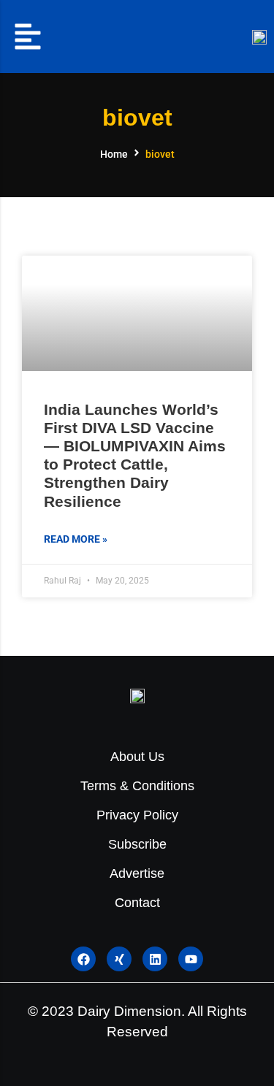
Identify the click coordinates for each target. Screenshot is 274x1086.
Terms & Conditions (137, 786)
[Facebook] (83, 959)
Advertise (137, 873)
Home (114, 154)
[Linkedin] (154, 959)
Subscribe (137, 844)
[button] (27, 36)
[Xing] (119, 959)
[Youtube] (190, 959)
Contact (137, 902)
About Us (137, 756)
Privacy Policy (137, 815)
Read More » (75, 539)
